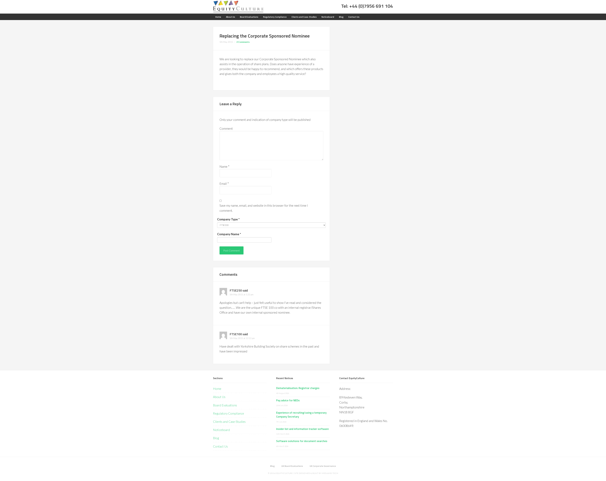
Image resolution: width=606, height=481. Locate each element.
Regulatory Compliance (228, 413)
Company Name (229, 234)
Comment (226, 128)
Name (224, 166)
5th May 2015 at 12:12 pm (242, 338)
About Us (219, 397)
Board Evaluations (225, 405)
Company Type (228, 219)
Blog (216, 438)
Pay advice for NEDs (288, 400)
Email (224, 183)
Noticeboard (221, 430)
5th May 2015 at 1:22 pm (241, 294)
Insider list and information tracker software (302, 429)
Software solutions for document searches (301, 441)
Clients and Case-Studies (229, 421)
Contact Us (220, 446)
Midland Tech (330, 473)
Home (217, 388)
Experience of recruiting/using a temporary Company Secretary (301, 415)
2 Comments (243, 42)
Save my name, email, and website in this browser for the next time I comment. (264, 208)
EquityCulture (284, 473)
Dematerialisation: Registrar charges (297, 388)
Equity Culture (238, 6)
